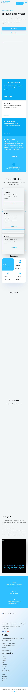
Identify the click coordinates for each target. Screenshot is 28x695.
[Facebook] (3, 631)
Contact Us (4, 678)
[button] (20, 3)
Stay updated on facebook (14, 167)
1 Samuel (20, 467)
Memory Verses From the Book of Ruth (12, 321)
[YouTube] (8, 631)
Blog (4, 335)
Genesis (4, 656)
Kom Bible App (7, 466)
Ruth (18, 499)
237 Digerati (14, 691)
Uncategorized (6, 302)
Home (3, 674)
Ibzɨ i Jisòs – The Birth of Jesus (12, 354)
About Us (4, 676)
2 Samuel (4, 666)
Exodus (4, 658)
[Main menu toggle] (26, 3)
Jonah (4, 434)
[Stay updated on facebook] (13, 164)
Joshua (5, 499)
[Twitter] (5, 631)
